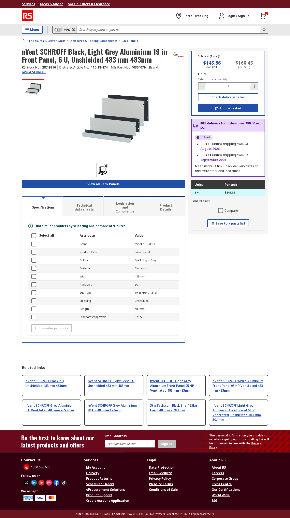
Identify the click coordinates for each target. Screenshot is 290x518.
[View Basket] (263, 16)
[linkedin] (34, 483)
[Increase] (254, 86)
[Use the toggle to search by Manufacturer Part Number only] (73, 29)
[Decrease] (202, 86)
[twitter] (26, 483)
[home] (23, 40)
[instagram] (49, 483)
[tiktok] (64, 483)
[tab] (42, 206)
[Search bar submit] (264, 29)
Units (202, 74)
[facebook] (56, 483)
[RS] (27, 15)
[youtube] (41, 483)
